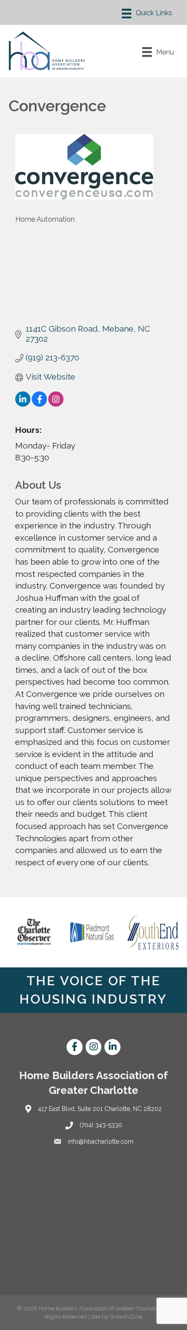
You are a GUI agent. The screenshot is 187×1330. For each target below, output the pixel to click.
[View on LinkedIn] (22, 403)
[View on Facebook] (39, 403)
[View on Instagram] (55, 403)
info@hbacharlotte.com (101, 1141)
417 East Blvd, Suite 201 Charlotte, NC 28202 (100, 1108)
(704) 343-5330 (101, 1124)
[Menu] (147, 13)
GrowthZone (126, 1316)
